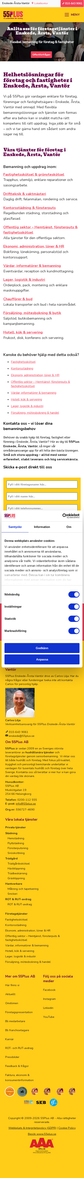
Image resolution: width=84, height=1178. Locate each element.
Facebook (49, 990)
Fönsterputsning (18, 848)
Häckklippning (16, 868)
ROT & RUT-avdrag (18, 899)
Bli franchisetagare (17, 1030)
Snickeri (12, 894)
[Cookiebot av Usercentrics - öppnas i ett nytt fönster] (62, 516)
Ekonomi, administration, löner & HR (35, 375)
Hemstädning (16, 838)
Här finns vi (12, 985)
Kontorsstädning (22, 368)
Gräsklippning (16, 878)
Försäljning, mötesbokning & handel (35, 413)
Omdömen (11, 1003)
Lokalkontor (41, 3)
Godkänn (42, 648)
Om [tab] (68, 526)
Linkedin (48, 1008)
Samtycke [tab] (15, 526)
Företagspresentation (19, 1012)
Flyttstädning (16, 843)
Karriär (9, 1039)
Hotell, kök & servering (26, 399)
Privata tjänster (15, 827)
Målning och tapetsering (23, 889)
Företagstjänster (16, 914)
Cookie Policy (67, 1128)
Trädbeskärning (17, 873)
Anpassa (42, 659)
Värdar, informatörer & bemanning (33, 393)
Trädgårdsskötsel (19, 863)
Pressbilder (12, 1057)
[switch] (74, 606)
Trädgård (11, 858)
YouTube (48, 1017)
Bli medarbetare (15, 1021)
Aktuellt (10, 994)
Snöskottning (16, 853)
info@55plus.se (26, 804)
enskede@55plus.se (21, 736)
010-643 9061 (18, 732)
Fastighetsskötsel (23, 362)
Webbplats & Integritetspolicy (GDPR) (32, 1128)
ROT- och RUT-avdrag (19, 1048)
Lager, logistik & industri (27, 406)
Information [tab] (42, 526)
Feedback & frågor (17, 1066)
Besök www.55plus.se (42, 1134)
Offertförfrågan (41, 54)
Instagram (49, 999)
